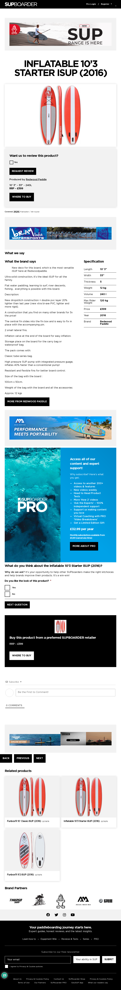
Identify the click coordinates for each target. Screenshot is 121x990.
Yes (16, 162)
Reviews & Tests (69, 939)
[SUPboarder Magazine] (21, 4)
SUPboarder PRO (59, 983)
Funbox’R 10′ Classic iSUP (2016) (28, 821)
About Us (17, 979)
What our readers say (98, 983)
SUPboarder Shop (77, 979)
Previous (2, 901)
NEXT (39, 758)
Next (118, 901)
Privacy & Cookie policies (31, 966)
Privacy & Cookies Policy (37, 979)
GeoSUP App (77, 983)
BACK (6, 758)
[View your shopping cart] (111, 4)
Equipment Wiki (49, 939)
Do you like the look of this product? (28, 581)
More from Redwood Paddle (27, 402)
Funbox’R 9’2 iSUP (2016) (24, 875)
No (13, 594)
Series (86, 939)
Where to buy (21, 197)
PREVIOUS (23, 758)
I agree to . (26, 966)
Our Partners (40, 983)
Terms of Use (24, 983)
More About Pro (84, 546)
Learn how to (29, 939)
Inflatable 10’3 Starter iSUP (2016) (86, 821)
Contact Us (59, 979)
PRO (96, 939)
